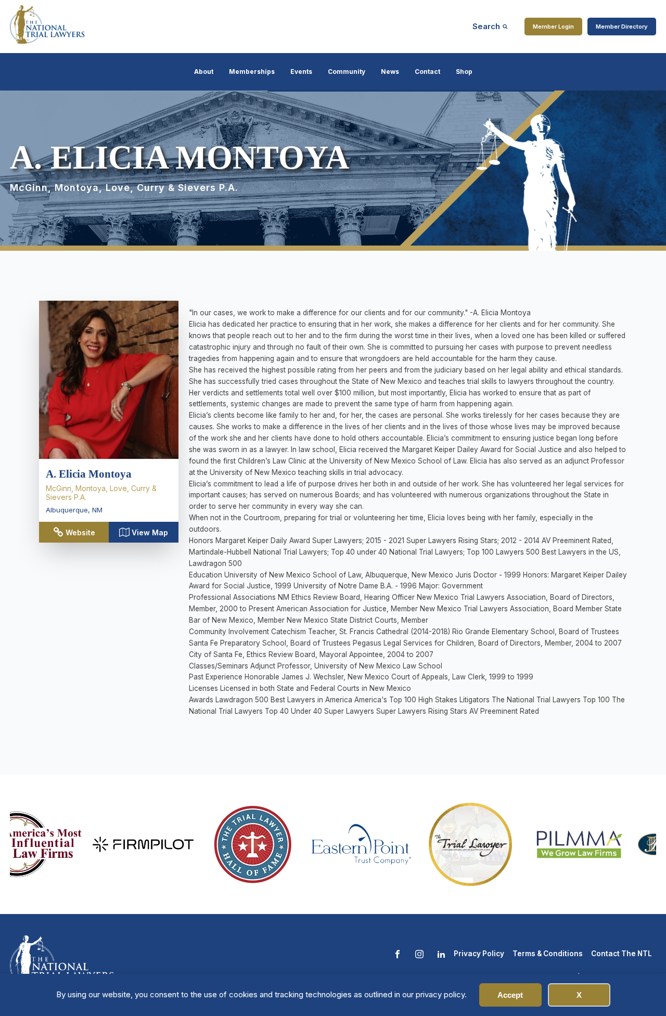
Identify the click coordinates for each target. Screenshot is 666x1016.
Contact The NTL (621, 953)
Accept (510, 995)
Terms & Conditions (548, 953)
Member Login (553, 26)
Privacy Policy (479, 953)
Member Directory (622, 26)
